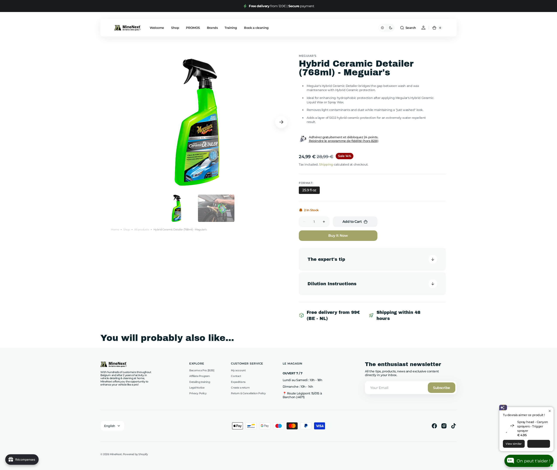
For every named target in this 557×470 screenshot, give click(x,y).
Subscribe (441, 388)
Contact (236, 376)
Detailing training (199, 382)
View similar (514, 443)
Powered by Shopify (135, 454)
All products (141, 229)
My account (238, 370)
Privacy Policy (197, 393)
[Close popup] (549, 410)
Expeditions (238, 382)
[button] (408, 28)
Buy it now (338, 235)
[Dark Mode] (386, 28)
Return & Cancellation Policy (248, 393)
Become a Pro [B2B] (201, 370)
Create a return (240, 387)
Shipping (326, 164)
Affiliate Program (199, 376)
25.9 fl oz (309, 190)
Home (115, 229)
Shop (126, 229)
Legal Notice (197, 387)
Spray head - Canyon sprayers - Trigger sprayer (532, 426)
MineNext (116, 454)
